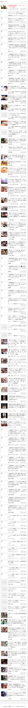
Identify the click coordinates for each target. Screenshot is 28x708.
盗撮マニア (10, 51)
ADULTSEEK (11, 478)
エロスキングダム (12, 393)
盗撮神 (9, 263)
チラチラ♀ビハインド (13, 551)
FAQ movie (10, 584)
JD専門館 (10, 136)
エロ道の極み (11, 220)
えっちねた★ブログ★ (13, 9)
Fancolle (10, 617)
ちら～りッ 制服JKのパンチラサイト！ (17, 303)
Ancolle (9, 665)
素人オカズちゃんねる (13, 435)
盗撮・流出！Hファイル (13, 346)
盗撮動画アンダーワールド (14, 15)
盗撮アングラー (12, 706)
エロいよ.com (11, 519)
